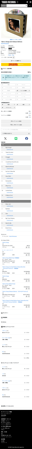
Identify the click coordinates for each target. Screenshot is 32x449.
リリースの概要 (23, 90)
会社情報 (2, 441)
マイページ (3, 416)
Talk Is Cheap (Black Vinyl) (8, 284)
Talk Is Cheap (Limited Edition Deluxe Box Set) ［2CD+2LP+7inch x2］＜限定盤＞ (13, 267)
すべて (3, 5)
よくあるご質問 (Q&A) (5, 428)
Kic (3, 351)
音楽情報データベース (5, 420)
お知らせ (2, 429)
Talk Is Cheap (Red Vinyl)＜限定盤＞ (11, 258)
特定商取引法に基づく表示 (6, 435)
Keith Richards (5, 43)
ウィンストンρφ (6, 337)
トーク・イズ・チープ (7, 250)
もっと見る (26, 358)
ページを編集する (17, 60)
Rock (9, 55)
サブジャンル (8, 107)
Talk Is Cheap (5, 242)
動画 (8, 104)
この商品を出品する (7, 133)
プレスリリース (4, 442)
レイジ (3, 344)
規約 (2, 433)
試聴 (23, 104)
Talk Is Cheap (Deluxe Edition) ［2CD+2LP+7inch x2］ (15, 291)
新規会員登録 (3, 415)
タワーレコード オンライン (6, 413)
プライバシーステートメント (6, 436)
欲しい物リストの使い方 (5, 422)
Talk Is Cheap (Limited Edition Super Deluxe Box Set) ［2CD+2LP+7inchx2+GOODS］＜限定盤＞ (15, 301)
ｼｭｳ (3, 374)
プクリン (4, 330)
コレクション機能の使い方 (6, 424)
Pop (13, 55)
